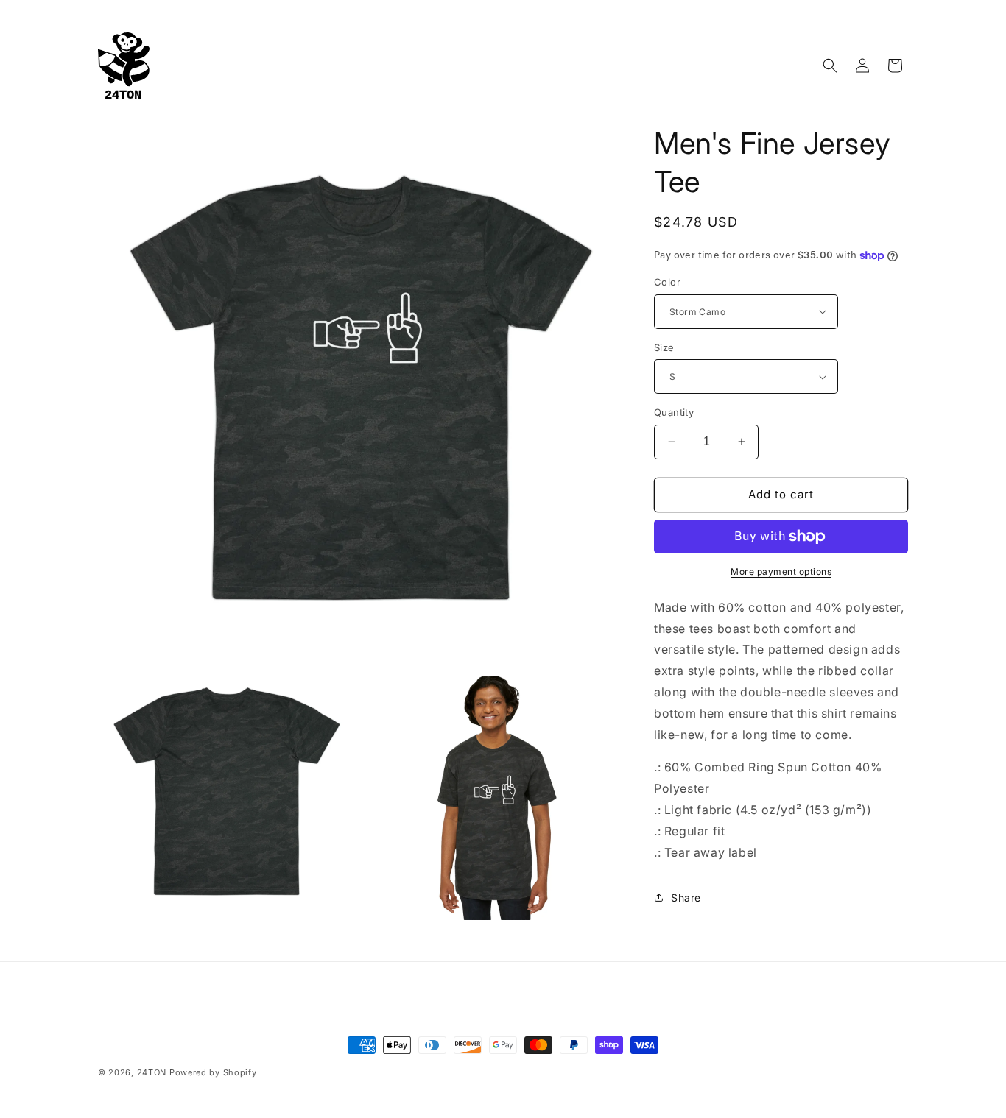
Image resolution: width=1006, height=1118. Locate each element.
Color (667, 282)
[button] (830, 65)
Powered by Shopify (213, 1072)
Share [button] (686, 897)
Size (664, 347)
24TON (152, 1072)
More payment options (781, 571)
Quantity (674, 412)
